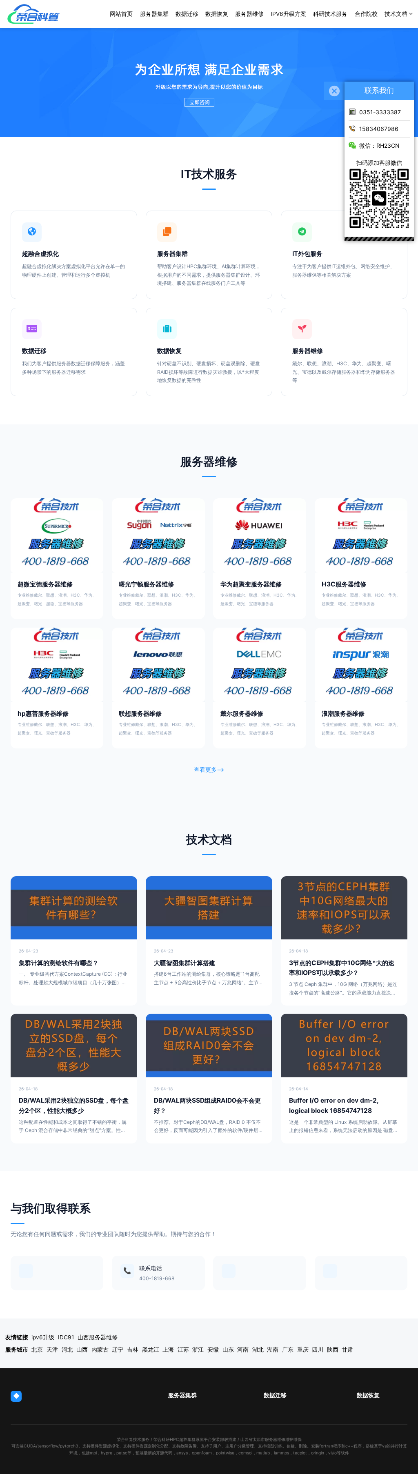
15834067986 (378, 128)
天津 (52, 1349)
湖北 (258, 1349)
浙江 (198, 1349)
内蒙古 (100, 1349)
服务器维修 (249, 14)
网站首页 (121, 14)
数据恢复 (216, 14)
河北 (67, 1349)
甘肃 (347, 1349)
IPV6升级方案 (288, 14)
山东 (228, 1349)
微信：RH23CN (379, 145)
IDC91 (66, 1337)
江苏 (183, 1349)
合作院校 (366, 14)
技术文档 (396, 14)
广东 (287, 1349)
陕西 (332, 1349)
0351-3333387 (380, 112)
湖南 (272, 1349)
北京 (37, 1349)
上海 (168, 1349)
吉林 (132, 1349)
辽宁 (117, 1349)
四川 (317, 1349)
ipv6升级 (42, 1337)
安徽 (213, 1349)
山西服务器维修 (98, 1337)
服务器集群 (154, 14)
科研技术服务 (330, 14)
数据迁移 (187, 14)
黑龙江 (150, 1349)
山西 (82, 1349)
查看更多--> (209, 769)
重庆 (303, 1349)
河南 (243, 1349)
